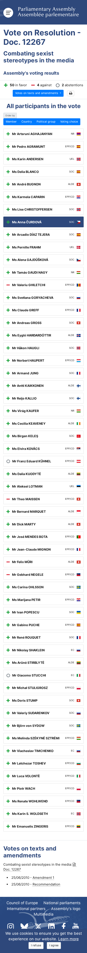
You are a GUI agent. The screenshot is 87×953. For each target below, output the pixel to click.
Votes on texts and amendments (37, 93)
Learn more (68, 939)
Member (11, 121)
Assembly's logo (65, 908)
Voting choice (69, 121)
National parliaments (62, 903)
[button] (70, 93)
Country (26, 121)
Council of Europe (22, 903)
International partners (26, 908)
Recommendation (46, 884)
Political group (46, 121)
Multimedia (44, 914)
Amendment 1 (43, 877)
